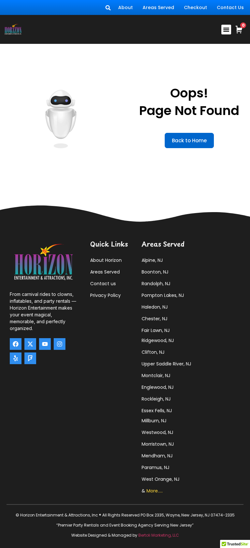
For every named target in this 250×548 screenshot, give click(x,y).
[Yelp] (15, 358)
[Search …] (108, 7)
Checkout (195, 7)
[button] (226, 29)
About (125, 7)
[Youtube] (45, 344)
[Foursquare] (30, 358)
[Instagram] (59, 344)
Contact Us (230, 7)
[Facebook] (15, 344)
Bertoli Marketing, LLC (158, 535)
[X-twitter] (30, 344)
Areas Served (158, 7)
